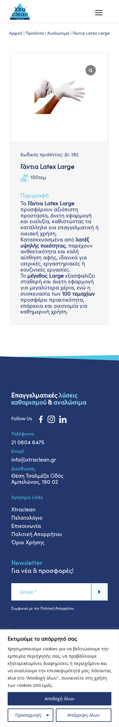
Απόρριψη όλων (83, 715)
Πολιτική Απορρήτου (36, 534)
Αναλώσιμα (58, 33)
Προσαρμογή (28, 715)
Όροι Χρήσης (28, 542)
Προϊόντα (35, 33)
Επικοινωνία (26, 525)
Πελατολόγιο (26, 517)
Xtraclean (23, 509)
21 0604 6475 (27, 442)
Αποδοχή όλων (59, 698)
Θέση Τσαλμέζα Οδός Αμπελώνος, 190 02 (37, 478)
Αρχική (15, 33)
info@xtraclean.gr (33, 459)
